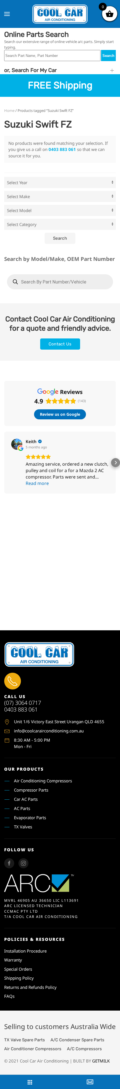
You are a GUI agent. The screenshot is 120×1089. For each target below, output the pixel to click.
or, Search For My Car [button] (30, 70)
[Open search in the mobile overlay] (60, 281)
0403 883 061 (62, 149)
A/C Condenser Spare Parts (77, 1039)
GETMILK (101, 1061)
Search (108, 56)
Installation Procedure (25, 951)
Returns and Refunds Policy (30, 987)
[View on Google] (16, 444)
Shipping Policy (19, 978)
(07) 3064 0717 (22, 702)
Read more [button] (37, 483)
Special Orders (18, 969)
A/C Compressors (84, 1048)
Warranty (13, 960)
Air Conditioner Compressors (32, 1048)
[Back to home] (60, 14)
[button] (7, 14)
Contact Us (60, 344)
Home (9, 110)
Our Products (24, 769)
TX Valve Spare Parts (24, 1039)
